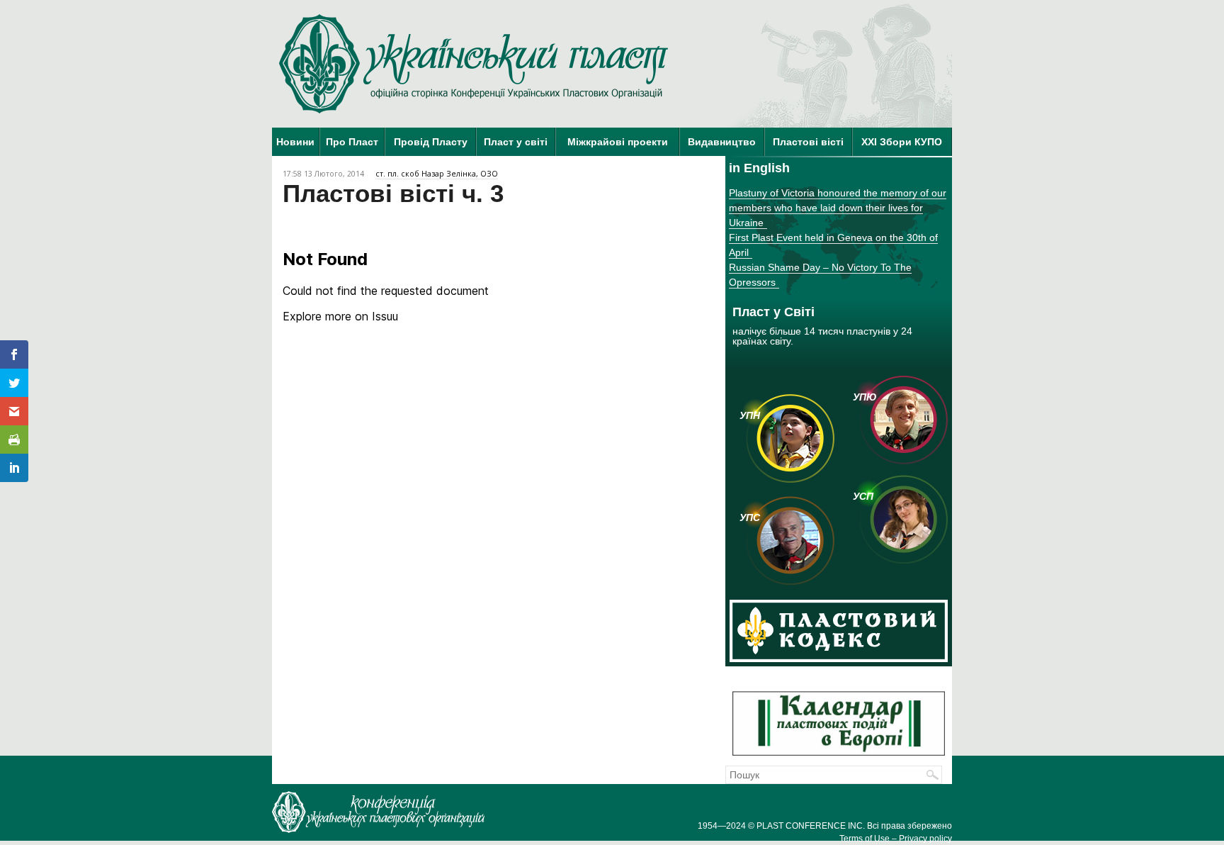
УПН (750, 415)
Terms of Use (864, 839)
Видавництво (722, 141)
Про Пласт (352, 141)
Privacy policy (925, 839)
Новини (295, 141)
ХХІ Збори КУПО (901, 141)
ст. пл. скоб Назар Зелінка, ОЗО (436, 174)
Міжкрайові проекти (617, 141)
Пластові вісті (808, 141)
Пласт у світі (516, 141)
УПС (750, 517)
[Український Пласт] (474, 63)
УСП (863, 496)
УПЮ (865, 397)
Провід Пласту (431, 141)
